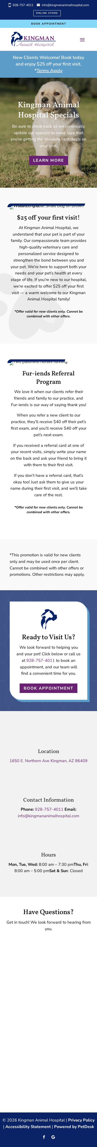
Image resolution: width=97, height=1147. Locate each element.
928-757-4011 (23, 5)
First (54, 948)
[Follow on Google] (53, 1137)
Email (18, 961)
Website (19, 993)
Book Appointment (48, 24)
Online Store (47, 13)
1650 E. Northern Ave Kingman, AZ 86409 (48, 760)
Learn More (48, 160)
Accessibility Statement (28, 1126)
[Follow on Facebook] (44, 1137)
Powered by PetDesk (74, 1126)
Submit (23, 1002)
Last (54, 955)
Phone (17, 968)
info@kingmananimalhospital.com (65, 5)
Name (18, 942)
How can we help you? (34, 974)
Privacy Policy (81, 1120)
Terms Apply (49, 71)
